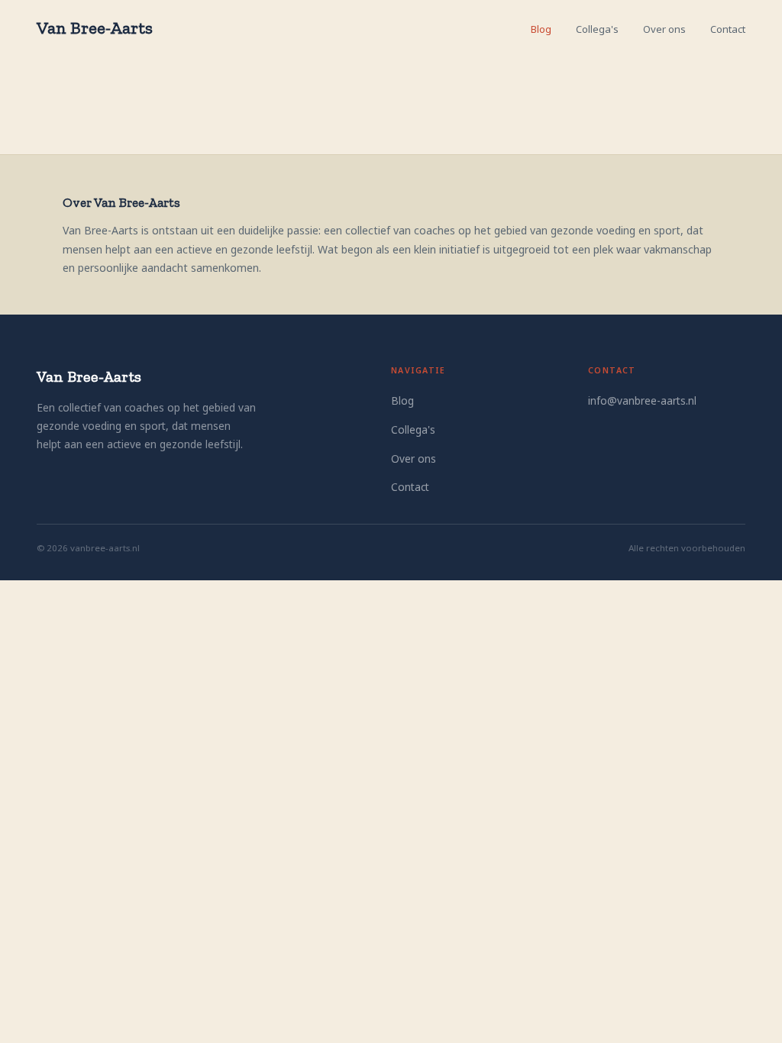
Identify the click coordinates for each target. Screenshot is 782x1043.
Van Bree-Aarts (95, 28)
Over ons (664, 29)
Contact (727, 29)
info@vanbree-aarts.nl (642, 400)
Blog (541, 29)
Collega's (597, 29)
